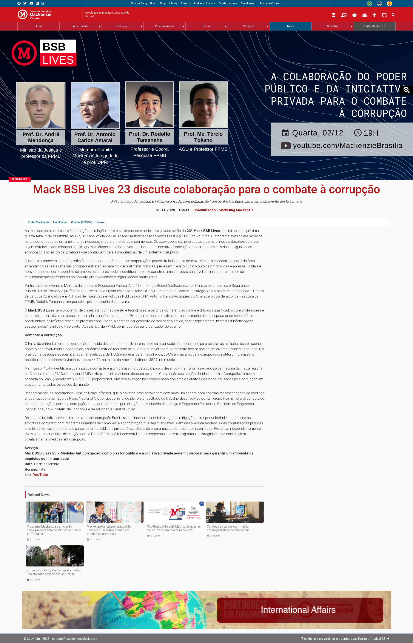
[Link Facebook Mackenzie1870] (19, 3)
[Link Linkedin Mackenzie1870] (37, 3)
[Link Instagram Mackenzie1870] (42, 3)
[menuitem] (143, 3)
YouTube (40, 475)
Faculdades (19, 179)
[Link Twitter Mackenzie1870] (25, 3)
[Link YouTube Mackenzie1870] (31, 3)
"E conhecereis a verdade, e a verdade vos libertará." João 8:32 (344, 638)
